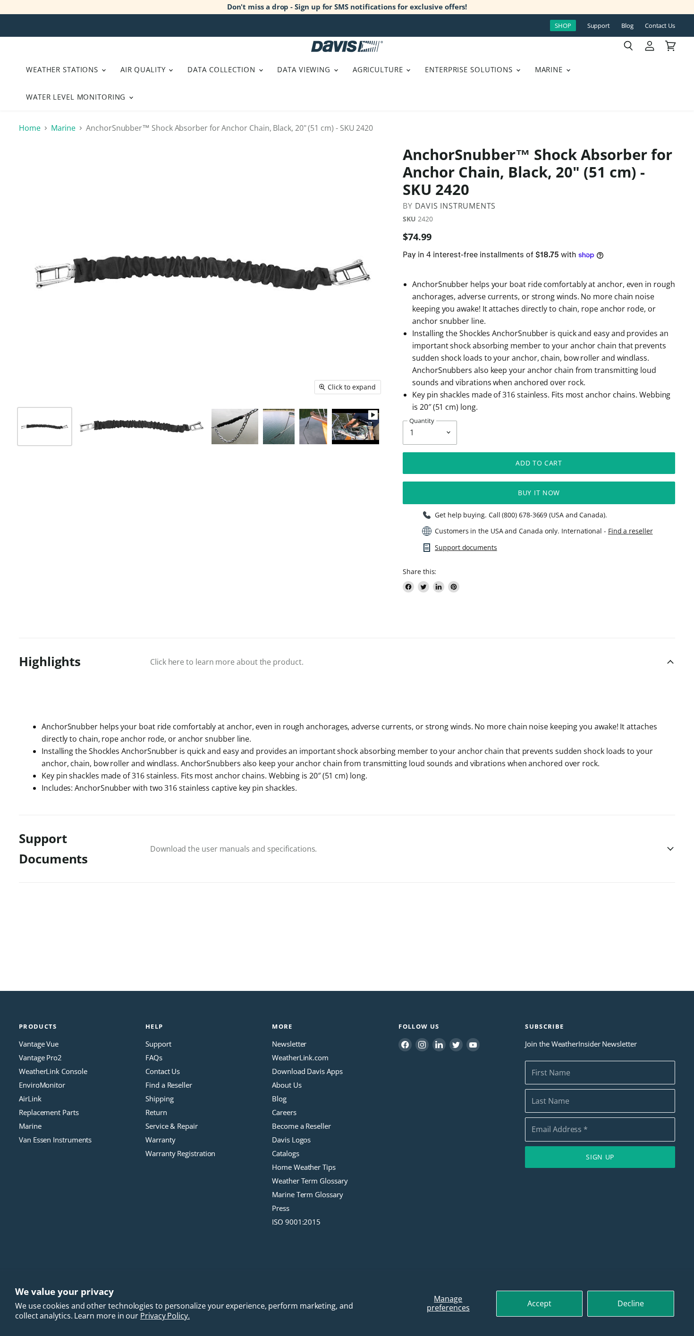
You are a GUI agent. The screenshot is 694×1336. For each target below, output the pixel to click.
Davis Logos (291, 1139)
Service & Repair (171, 1126)
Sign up (600, 1156)
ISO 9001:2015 (296, 1221)
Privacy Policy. (165, 1316)
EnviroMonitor (42, 1085)
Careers (284, 1112)
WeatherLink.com (300, 1057)
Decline (631, 1303)
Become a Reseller (301, 1126)
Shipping (159, 1098)
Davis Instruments (455, 206)
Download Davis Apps (307, 1071)
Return (156, 1112)
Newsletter (289, 1044)
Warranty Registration (180, 1153)
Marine (550, 69)
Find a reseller (630, 531)
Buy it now (539, 492)
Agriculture (379, 69)
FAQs (153, 1057)
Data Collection (222, 69)
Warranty (160, 1139)
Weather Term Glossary (309, 1180)
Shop (563, 25)
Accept (539, 1303)
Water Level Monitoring (77, 96)
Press (280, 1208)
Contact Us (660, 25)
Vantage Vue (39, 1044)
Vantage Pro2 (40, 1057)
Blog (627, 25)
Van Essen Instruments (55, 1139)
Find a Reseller (168, 1085)
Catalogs (285, 1153)
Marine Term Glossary (307, 1194)
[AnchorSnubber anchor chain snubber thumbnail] (44, 426)
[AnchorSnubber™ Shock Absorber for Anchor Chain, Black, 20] (313, 426)
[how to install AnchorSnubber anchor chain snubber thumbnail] (355, 426)
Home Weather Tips (304, 1167)
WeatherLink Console (53, 1071)
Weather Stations (63, 69)
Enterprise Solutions (470, 69)
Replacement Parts (49, 1112)
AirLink (30, 1098)
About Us (286, 1085)
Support (598, 25)
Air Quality (144, 69)
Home (30, 128)
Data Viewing (304, 69)
